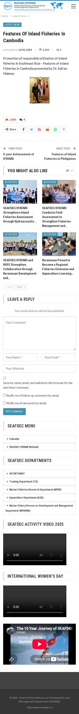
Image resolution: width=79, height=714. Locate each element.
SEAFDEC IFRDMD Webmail (23, 447)
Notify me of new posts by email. (27, 403)
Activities (11, 182)
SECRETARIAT (17, 473)
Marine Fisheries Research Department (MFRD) (35, 489)
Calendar (14, 439)
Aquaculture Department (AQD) (26, 497)
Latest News (12, 24)
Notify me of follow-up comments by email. (33, 395)
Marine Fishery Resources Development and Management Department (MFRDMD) (39, 508)
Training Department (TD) (23, 481)
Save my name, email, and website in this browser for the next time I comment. (37, 385)
